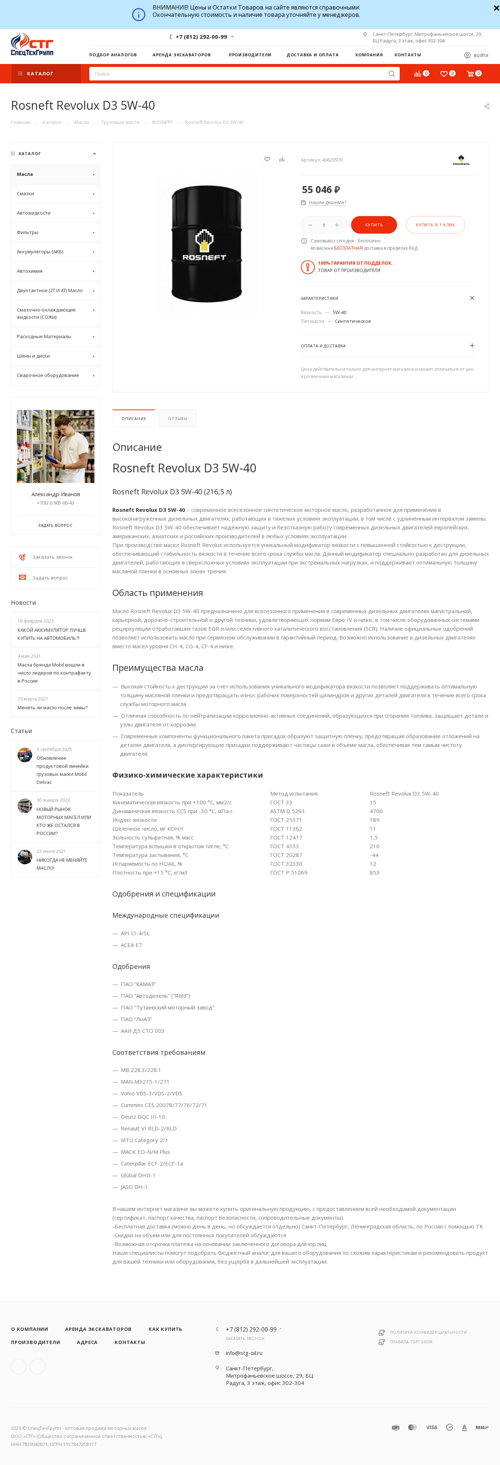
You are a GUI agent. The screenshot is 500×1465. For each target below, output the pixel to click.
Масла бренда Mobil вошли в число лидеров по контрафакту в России (54, 672)
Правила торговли (411, 1341)
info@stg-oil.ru (244, 1352)
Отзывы (177, 418)
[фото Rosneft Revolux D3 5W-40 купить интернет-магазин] (207, 244)
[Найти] (392, 73)
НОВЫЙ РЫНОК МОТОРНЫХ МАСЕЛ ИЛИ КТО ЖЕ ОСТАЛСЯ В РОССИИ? (64, 821)
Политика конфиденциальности (428, 1332)
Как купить (166, 1329)
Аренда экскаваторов (98, 1329)
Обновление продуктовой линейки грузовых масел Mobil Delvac (63, 770)
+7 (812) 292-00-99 (201, 36)
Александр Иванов (55, 494)
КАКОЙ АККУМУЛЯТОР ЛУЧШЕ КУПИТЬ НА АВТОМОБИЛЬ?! (52, 634)
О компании (29, 1329)
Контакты (130, 1342)
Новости (23, 603)
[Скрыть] (496, 7)
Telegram (240, 36)
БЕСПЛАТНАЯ (348, 248)
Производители (35, 1342)
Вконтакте (19, 1366)
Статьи (21, 731)
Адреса (87, 1342)
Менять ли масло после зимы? (52, 707)
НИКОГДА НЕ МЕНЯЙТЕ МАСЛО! (62, 864)
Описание (134, 418)
